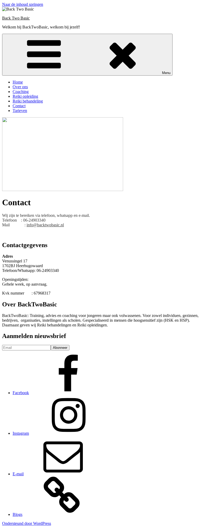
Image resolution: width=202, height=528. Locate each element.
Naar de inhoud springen (22, 4)
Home (18, 82)
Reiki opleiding (25, 96)
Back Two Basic (16, 18)
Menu (166, 73)
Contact (19, 106)
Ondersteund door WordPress (26, 523)
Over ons (20, 87)
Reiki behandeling (28, 101)
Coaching (21, 91)
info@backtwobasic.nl (45, 225)
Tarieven (20, 110)
